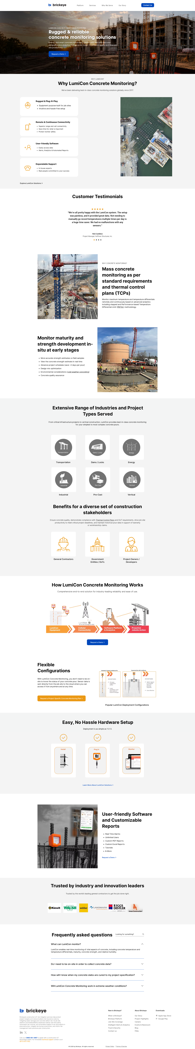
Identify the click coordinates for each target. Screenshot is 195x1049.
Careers (138, 1022)
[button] (80, 5)
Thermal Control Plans (105, 520)
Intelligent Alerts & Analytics (119, 1025)
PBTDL (120, 307)
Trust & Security (114, 1028)
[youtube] (21, 1032)
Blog (136, 1028)
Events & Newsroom (142, 1025)
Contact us (112, 1031)
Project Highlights (141, 1019)
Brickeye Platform (115, 1019)
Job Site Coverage (115, 1022)
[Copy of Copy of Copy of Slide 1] (100, 239)
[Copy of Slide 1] (96, 239)
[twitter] (25, 1032)
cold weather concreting (78, 372)
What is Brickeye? (115, 1016)
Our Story (138, 1016)
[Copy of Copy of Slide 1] (98, 239)
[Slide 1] (94, 239)
